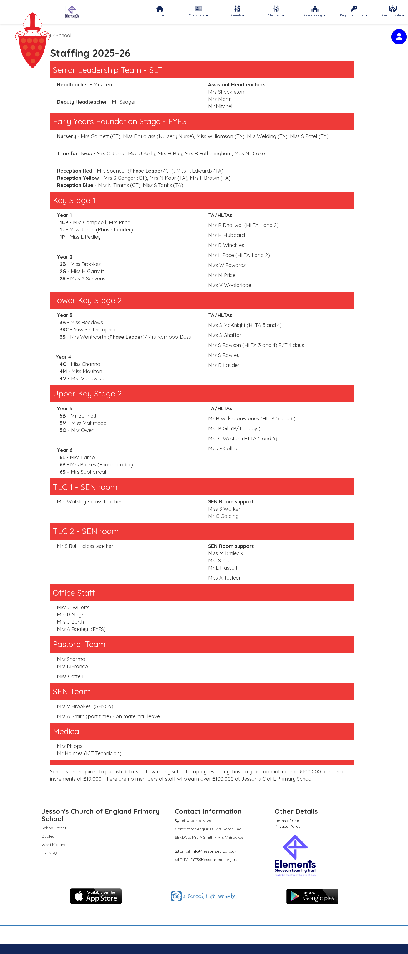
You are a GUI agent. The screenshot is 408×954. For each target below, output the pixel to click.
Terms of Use (287, 820)
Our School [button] (197, 15)
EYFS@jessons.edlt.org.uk (213, 859)
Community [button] (313, 15)
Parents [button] (235, 15)
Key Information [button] (352, 15)
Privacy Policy (288, 826)
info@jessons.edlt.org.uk (214, 851)
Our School (59, 35)
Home (159, 15)
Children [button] (274, 15)
